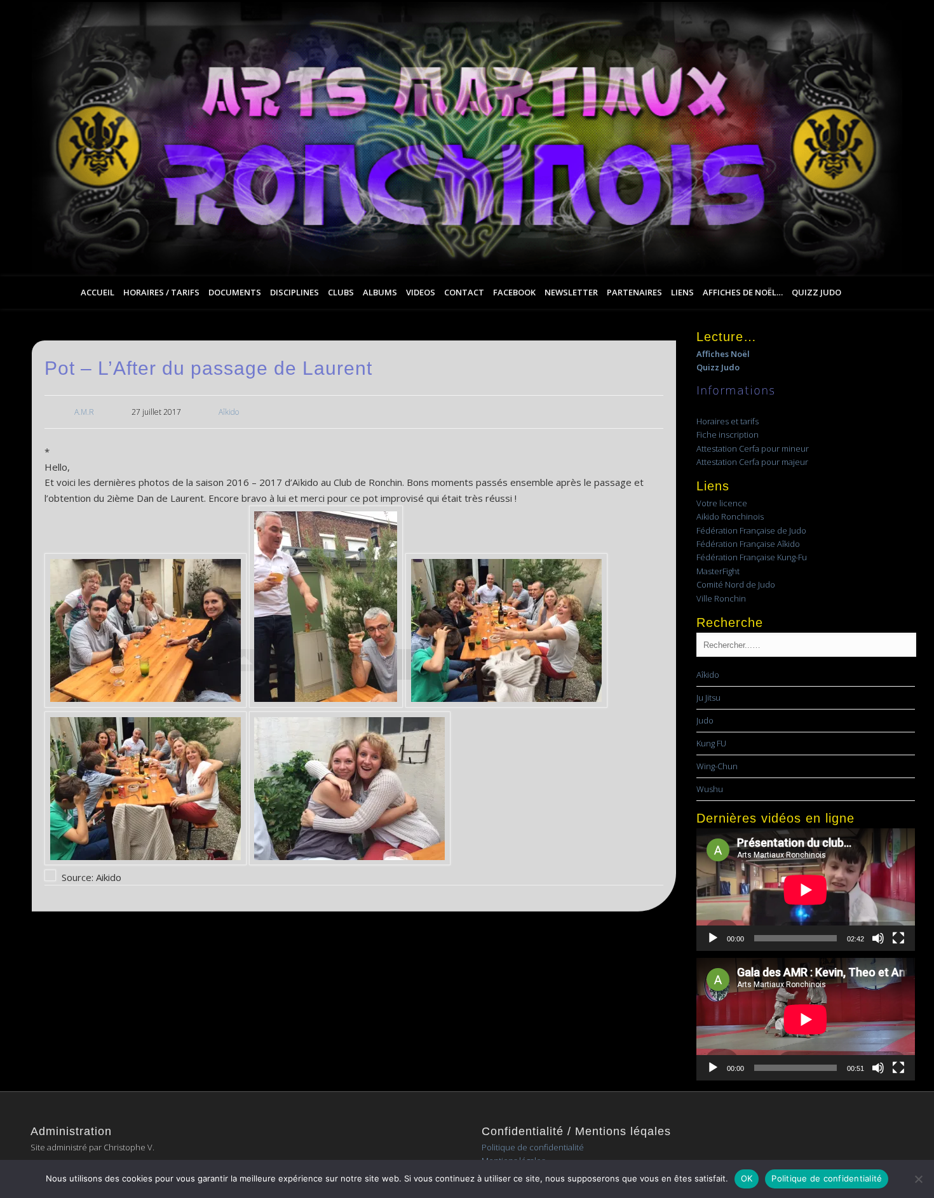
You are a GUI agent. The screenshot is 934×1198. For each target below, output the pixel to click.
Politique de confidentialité (533, 1147)
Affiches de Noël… (743, 292)
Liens (682, 292)
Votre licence (721, 503)
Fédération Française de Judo (751, 530)
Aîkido (229, 412)
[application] (805, 889)
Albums (380, 292)
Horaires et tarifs (727, 421)
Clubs (341, 292)
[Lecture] (713, 938)
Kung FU (711, 743)
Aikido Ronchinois (730, 516)
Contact (464, 292)
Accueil (97, 292)
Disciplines (294, 292)
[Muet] (878, 938)
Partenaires (634, 292)
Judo (705, 720)
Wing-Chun (717, 766)
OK (747, 1178)
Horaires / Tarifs (161, 292)
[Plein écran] (898, 938)
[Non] (918, 1179)
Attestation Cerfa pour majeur (752, 462)
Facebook (514, 292)
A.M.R (84, 412)
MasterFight (718, 571)
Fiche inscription (727, 434)
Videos (420, 292)
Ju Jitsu (708, 697)
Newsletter (571, 292)
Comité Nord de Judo (735, 584)
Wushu (709, 789)
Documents (234, 292)
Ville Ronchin (721, 598)
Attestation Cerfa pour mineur (752, 448)
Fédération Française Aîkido (748, 543)
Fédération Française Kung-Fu (751, 557)
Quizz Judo (816, 292)
